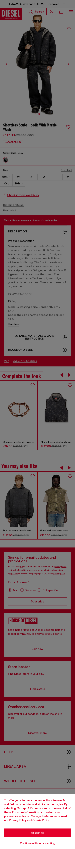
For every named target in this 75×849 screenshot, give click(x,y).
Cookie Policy (41, 820)
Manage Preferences (44, 816)
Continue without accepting (37, 843)
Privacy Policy (17, 820)
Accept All (37, 832)
